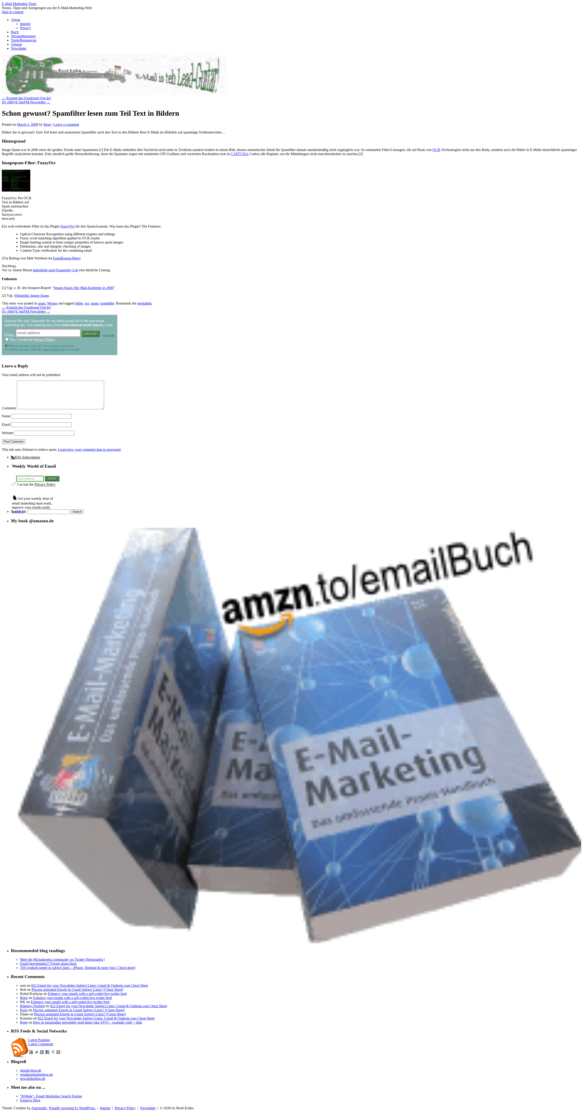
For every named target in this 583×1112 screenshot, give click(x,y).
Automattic (39, 1108)
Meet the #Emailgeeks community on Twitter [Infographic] (62, 959)
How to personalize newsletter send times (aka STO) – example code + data (87, 1022)
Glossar (16, 44)
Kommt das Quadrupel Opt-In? (26, 98)
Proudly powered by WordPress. (72, 1108)
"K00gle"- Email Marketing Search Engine (51, 1096)
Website (7, 433)
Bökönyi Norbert (32, 1006)
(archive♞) (108, 335)
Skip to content (12, 12)
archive (18, 511)
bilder (79, 303)
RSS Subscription (27, 457)
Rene (47, 124)
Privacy (25, 28)
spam (41, 303)
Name (6, 416)
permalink (144, 303)
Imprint (25, 24)
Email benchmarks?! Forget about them (48, 964)
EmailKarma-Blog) (66, 258)
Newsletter (18, 48)
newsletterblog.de (32, 1079)
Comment (9, 408)
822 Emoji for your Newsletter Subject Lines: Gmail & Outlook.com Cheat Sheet (89, 985)
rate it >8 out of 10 (54, 349)
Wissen (52, 303)
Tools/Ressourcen (23, 40)
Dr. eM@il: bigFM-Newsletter (26, 102)
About (15, 20)
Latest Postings (39, 1040)
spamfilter (107, 303)
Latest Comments (40, 1044)
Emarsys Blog (30, 1100)
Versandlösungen (23, 36)
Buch (15, 32)
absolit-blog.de (30, 1070)
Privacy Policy (44, 339)
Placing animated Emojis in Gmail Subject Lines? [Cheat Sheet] (77, 990)
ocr (87, 303)
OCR (436, 150)
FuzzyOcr (67, 226)
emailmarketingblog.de (36, 1074)
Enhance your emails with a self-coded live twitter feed (87, 994)
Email (6, 424)
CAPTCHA (239, 154)
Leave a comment (66, 124)
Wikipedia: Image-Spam (31, 295)
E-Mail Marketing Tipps (19, 4)
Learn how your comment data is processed (89, 449)
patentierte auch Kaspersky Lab (55, 270)
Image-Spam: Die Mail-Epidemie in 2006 (83, 288)
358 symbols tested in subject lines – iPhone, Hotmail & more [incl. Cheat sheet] (77, 968)
